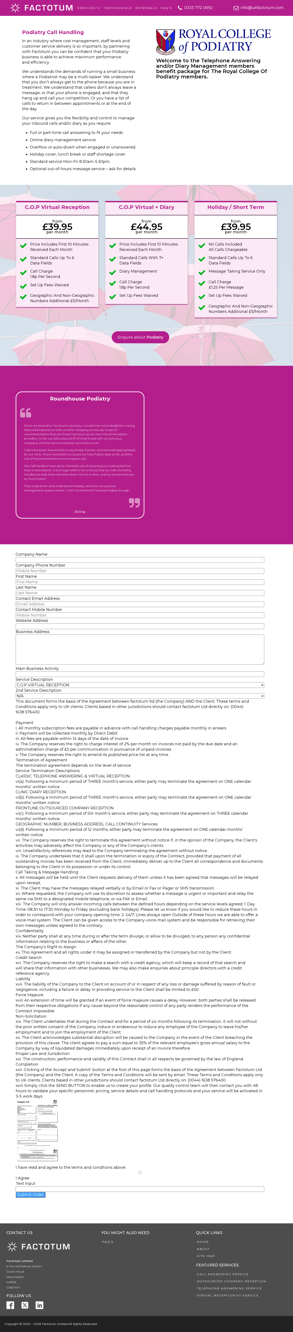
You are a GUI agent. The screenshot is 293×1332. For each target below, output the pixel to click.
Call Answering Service (223, 1274)
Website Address (32, 620)
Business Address (33, 631)
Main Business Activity (37, 668)
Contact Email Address (38, 598)
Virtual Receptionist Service (228, 1295)
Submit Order (30, 1194)
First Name (26, 576)
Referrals (146, 8)
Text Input (25, 1183)
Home (203, 1242)
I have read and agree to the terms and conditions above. (71, 1167)
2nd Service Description (39, 690)
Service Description (34, 679)
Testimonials (118, 8)
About (203, 1249)
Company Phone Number (40, 565)
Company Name (31, 554)
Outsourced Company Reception (231, 1281)
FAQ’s (166, 8)
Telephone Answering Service (229, 1288)
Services (86, 8)
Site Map (206, 1256)
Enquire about (140, 337)
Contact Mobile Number (39, 609)
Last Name (26, 587)
